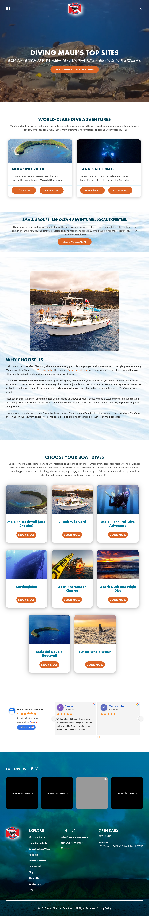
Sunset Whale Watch (40, 849)
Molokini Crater (28, 169)
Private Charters (37, 860)
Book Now (52, 190)
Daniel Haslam (79, 705)
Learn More (24, 190)
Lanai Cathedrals (97, 169)
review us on (25, 727)
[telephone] (141, 8)
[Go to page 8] (97, 737)
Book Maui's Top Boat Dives (74, 69)
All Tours (33, 854)
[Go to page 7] (95, 736)
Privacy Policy (104, 908)
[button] (8, 8)
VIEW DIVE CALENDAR (75, 241)
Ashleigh (119, 705)
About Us (34, 878)
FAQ (31, 889)
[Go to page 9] (99, 736)
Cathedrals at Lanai (78, 370)
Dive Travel (35, 866)
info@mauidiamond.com (75, 837)
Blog (31, 872)
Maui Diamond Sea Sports (31, 709)
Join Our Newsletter (71, 842)
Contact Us (35, 884)
